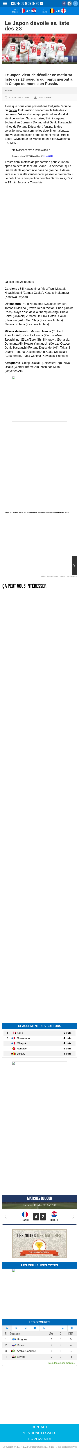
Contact (39, 1427)
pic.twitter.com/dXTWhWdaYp (31, 150)
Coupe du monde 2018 (27, 3)
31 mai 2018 (48, 156)
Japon (8, 90)
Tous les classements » (61, 1362)
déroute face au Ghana (31, 166)
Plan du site (39, 1439)
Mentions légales (39, 1433)
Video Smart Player (49, 576)
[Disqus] (39, 967)
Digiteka (73, 576)
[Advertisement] (39, 228)
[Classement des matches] (39, 1258)
